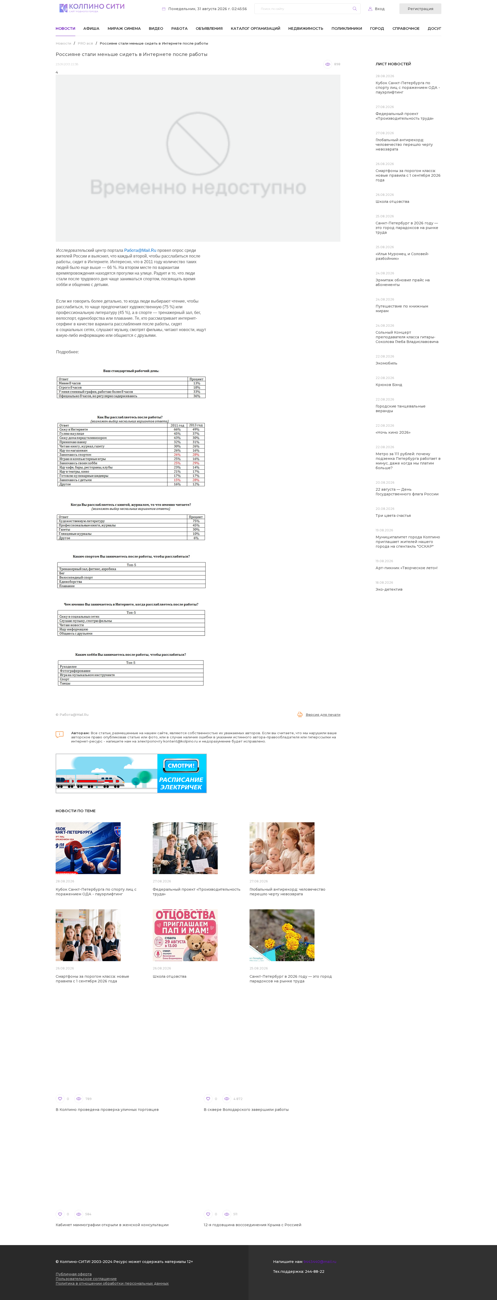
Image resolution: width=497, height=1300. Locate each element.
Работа (179, 28)
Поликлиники (347, 28)
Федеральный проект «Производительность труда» (405, 116)
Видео (156, 28)
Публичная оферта (74, 1274)
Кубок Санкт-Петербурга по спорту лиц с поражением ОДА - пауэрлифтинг (96, 891)
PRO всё (85, 43)
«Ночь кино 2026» (393, 432)
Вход (380, 8)
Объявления (209, 28)
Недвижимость (305, 28)
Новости (65, 28)
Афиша (91, 28)
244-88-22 (314, 1271)
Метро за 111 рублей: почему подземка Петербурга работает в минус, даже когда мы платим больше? (408, 461)
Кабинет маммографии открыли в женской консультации (112, 1225)
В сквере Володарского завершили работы (246, 1109)
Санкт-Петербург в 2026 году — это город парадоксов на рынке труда (291, 978)
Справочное (406, 28)
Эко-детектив (389, 589)
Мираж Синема (124, 28)
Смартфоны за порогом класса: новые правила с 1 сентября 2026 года (92, 978)
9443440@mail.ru (319, 1261)
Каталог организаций (255, 28)
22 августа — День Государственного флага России (407, 491)
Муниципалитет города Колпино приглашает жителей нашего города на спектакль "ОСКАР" (408, 542)
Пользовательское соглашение (86, 1278)
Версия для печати (323, 714)
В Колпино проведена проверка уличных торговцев (107, 1109)
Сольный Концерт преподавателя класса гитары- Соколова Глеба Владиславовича (407, 337)
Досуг (434, 28)
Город (377, 28)
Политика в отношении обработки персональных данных (112, 1283)
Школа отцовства (169, 976)
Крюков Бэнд (389, 384)
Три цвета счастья (393, 515)
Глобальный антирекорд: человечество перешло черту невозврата (287, 891)
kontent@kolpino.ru (180, 741)
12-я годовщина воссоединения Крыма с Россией (252, 1225)
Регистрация (420, 8)
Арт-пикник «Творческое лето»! (406, 568)
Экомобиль (386, 363)
